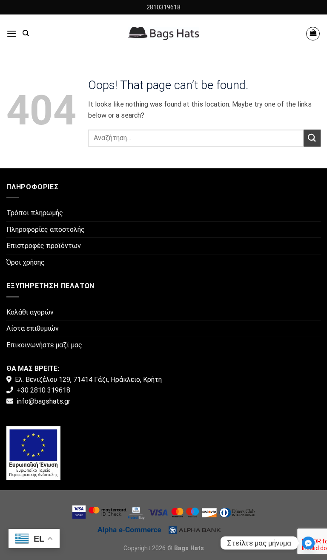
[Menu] (11, 33)
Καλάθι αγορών (30, 312)
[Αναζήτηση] (26, 33)
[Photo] (33, 452)
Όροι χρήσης (25, 262)
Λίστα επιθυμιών (32, 328)
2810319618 (163, 7)
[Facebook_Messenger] (308, 543)
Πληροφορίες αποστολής (45, 229)
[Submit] (312, 138)
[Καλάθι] (313, 33)
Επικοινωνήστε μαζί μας (44, 345)
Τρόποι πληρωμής (34, 213)
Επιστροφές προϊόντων (43, 246)
